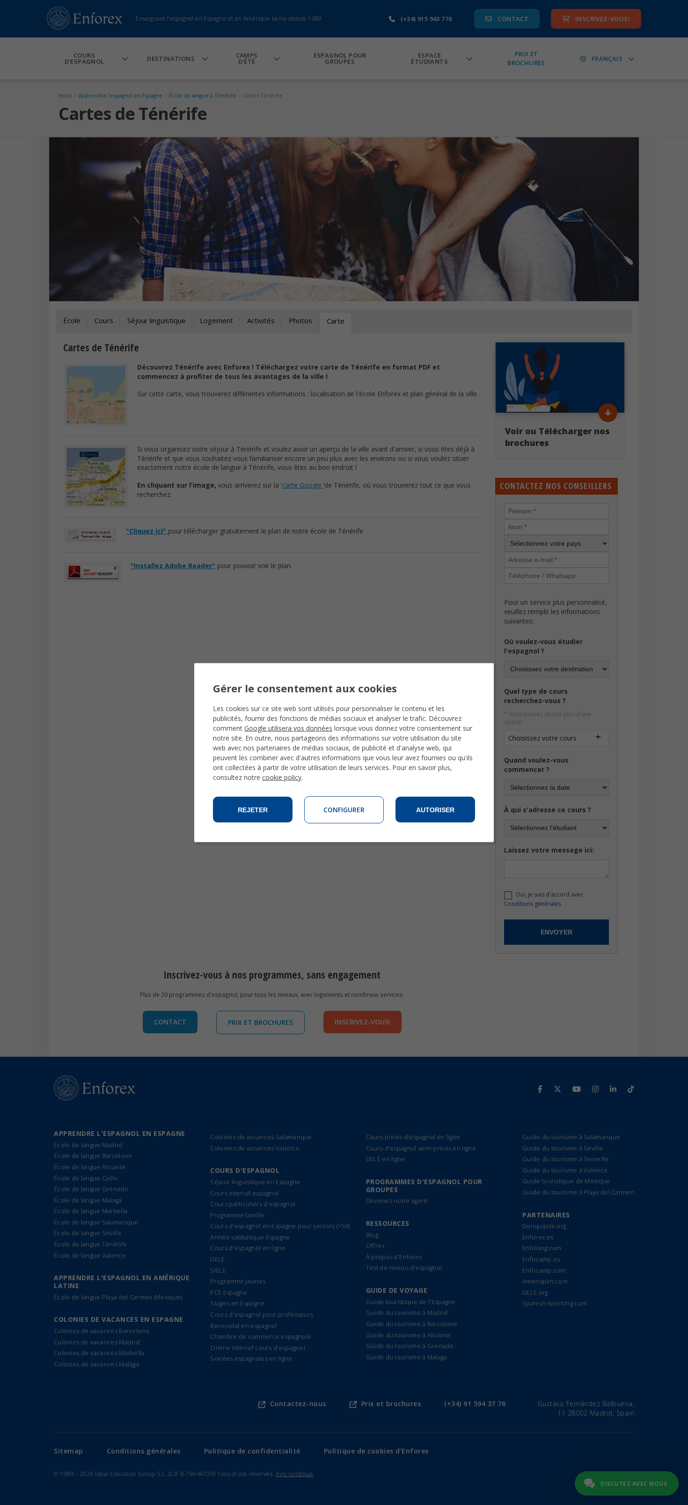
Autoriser (435, 810)
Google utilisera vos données (288, 728)
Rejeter (253, 810)
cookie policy (281, 777)
